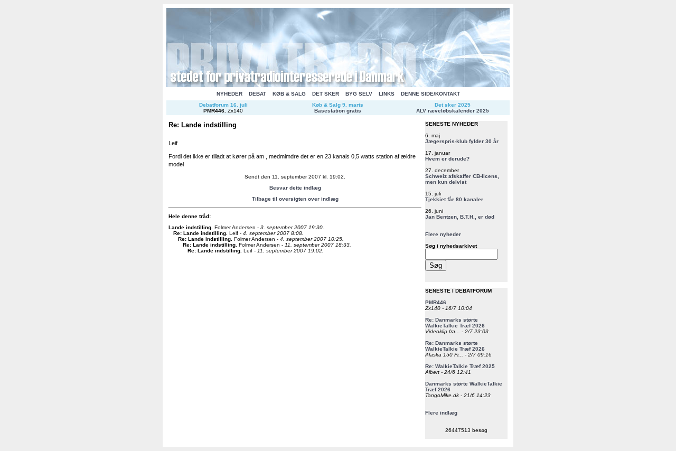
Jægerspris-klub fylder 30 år (462, 141)
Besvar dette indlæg (295, 188)
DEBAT (257, 94)
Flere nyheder (443, 234)
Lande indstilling (189, 227)
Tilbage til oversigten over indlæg (295, 199)
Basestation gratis (337, 111)
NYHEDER (229, 94)
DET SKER (325, 94)
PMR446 (213, 111)
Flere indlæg (441, 413)
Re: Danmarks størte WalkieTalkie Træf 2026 (455, 322)
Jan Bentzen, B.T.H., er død (459, 217)
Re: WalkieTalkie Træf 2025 (460, 366)
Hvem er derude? (447, 159)
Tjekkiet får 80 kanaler (454, 199)
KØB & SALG (289, 94)
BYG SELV (358, 94)
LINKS (387, 94)
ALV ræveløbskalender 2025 (452, 111)
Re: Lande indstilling (199, 233)
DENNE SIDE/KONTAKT (430, 94)
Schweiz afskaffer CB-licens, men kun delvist (462, 179)
